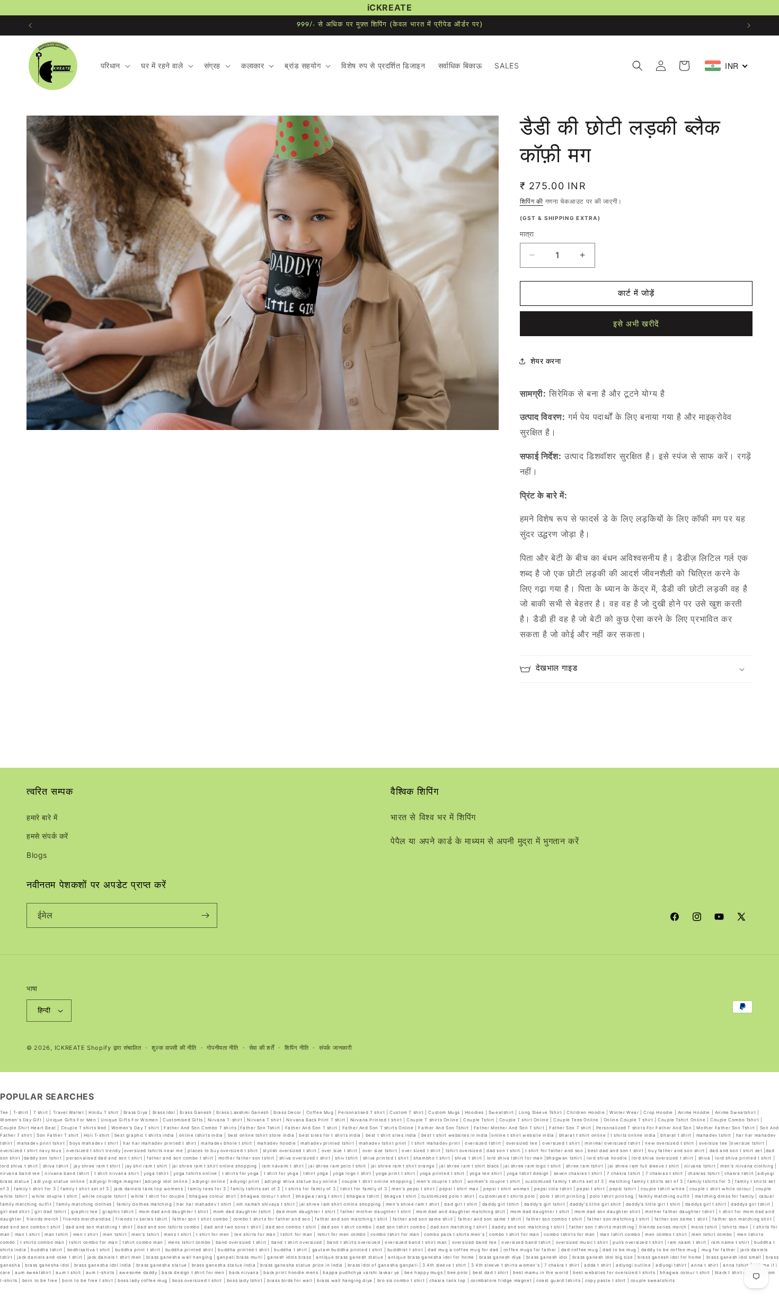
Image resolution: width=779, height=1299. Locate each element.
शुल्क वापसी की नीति (174, 1047)
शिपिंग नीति (296, 1047)
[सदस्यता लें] (205, 915)
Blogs (36, 854)
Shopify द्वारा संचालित (114, 1047)
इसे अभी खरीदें (636, 324)
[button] (114, 66)
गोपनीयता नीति (222, 1047)
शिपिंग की (532, 201)
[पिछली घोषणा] (30, 25)
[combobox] (726, 65)
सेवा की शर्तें (262, 1047)
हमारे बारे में (42, 817)
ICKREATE (70, 1047)
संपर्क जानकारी (335, 1047)
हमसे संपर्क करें (47, 836)
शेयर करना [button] (545, 360)
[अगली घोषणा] (748, 25)
